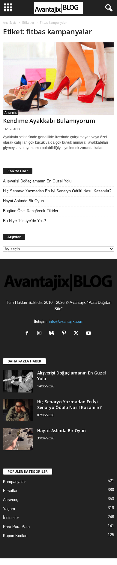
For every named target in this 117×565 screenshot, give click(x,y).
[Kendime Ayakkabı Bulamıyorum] (58, 78)
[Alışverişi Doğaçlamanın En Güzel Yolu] (18, 381)
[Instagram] (40, 333)
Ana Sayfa (9, 22)
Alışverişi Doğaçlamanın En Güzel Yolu (37, 181)
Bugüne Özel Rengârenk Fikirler (30, 211)
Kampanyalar (14, 481)
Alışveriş (10, 112)
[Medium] (53, 333)
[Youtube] (89, 333)
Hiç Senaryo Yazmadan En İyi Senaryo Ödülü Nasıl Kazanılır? (57, 191)
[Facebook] (28, 333)
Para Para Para (16, 526)
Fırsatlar (10, 490)
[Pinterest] (65, 333)
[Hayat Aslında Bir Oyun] (18, 439)
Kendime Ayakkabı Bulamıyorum (49, 121)
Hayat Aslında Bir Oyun (23, 201)
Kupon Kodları (15, 535)
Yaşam (9, 508)
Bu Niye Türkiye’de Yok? (24, 220)
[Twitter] (77, 333)
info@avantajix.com (66, 321)
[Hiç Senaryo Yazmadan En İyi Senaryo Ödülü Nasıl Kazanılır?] (18, 410)
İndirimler (11, 517)
